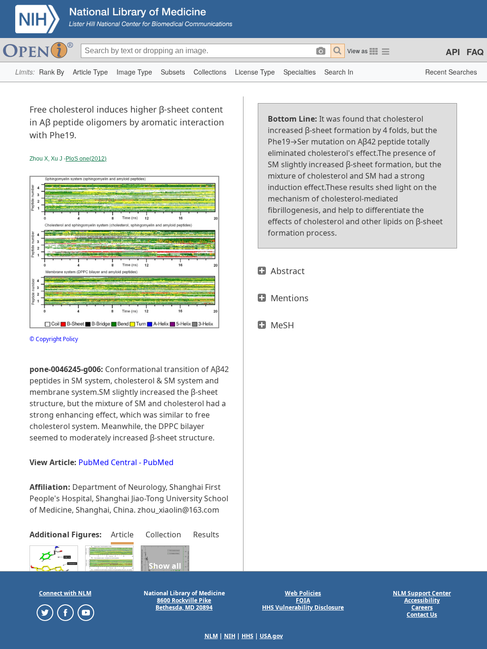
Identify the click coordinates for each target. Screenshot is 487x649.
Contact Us (422, 615)
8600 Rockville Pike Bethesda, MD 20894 (184, 603)
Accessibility (422, 600)
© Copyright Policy (53, 339)
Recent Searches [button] (451, 71)
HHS (247, 636)
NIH (229, 636)
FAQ (475, 52)
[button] (51, 72)
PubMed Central (107, 462)
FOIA (303, 600)
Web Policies (303, 593)
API (453, 52)
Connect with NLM (65, 593)
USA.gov (271, 636)
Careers (422, 607)
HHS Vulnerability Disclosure (303, 607)
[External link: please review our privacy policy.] (45, 612)
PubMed (158, 462)
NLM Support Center (422, 593)
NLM (211, 636)
